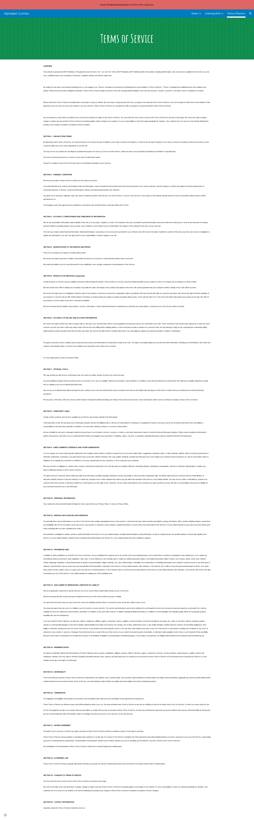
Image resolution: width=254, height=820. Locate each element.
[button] (250, 13)
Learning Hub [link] (212, 13)
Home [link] (195, 13)
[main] (127, 38)
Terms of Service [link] (236, 13)
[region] (127, 4)
